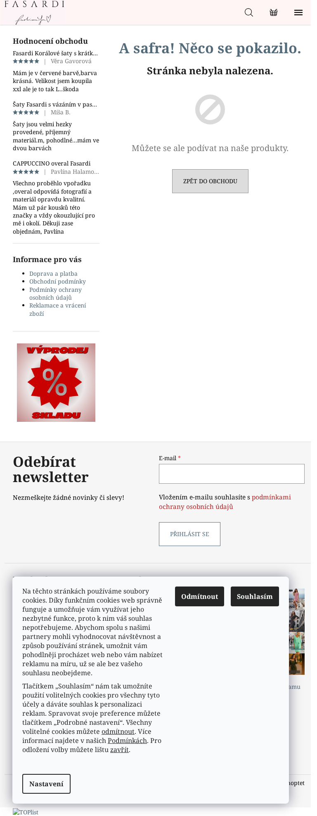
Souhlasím (255, 596)
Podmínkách (127, 740)
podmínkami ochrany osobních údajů (225, 502)
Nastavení (46, 783)
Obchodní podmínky (57, 281)
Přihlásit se (189, 534)
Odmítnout (199, 596)
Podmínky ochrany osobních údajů (55, 293)
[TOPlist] (25, 811)
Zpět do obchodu (210, 181)
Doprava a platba (53, 273)
